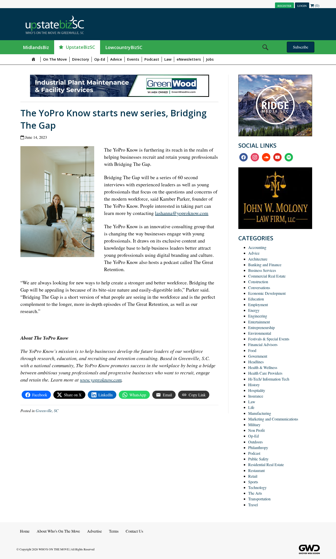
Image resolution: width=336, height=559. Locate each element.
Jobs (210, 59)
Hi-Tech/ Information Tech (268, 379)
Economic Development (267, 293)
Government (257, 356)
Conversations (259, 287)
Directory (80, 59)
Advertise (94, 531)
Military (254, 424)
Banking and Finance (264, 264)
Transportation (259, 498)
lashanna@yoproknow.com (181, 213)
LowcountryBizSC (123, 47)
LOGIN (302, 6)
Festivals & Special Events (268, 338)
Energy (254, 310)
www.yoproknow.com (101, 379)
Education (256, 298)
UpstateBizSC (80, 47)
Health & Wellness (262, 367)
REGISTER (284, 6)
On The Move (55, 59)
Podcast (151, 59)
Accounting (257, 247)
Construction (258, 281)
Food (252, 350)
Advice (116, 59)
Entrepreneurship (261, 327)
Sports (253, 481)
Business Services (262, 270)
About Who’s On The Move (58, 531)
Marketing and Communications (273, 418)
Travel (253, 504)
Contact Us (134, 531)
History (254, 384)
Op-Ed (99, 59)
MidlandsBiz (36, 47)
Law (167, 59)
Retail (252, 476)
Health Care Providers (265, 373)
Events (133, 59)
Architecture (257, 259)
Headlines (256, 361)
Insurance (255, 396)
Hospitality (256, 390)
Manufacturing (259, 413)
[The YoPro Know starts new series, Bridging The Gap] (59, 202)
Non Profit (256, 430)
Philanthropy (258, 447)
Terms (114, 531)
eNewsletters (189, 59)
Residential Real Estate (266, 464)
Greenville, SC (47, 410)
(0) (316, 5)
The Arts (255, 493)
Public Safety (258, 458)
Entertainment (259, 321)
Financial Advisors (262, 344)
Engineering (257, 315)
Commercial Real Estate (267, 276)
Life (251, 407)
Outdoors (255, 441)
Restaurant (256, 470)
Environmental (259, 333)
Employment (258, 304)
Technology (257, 487)
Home (25, 531)
